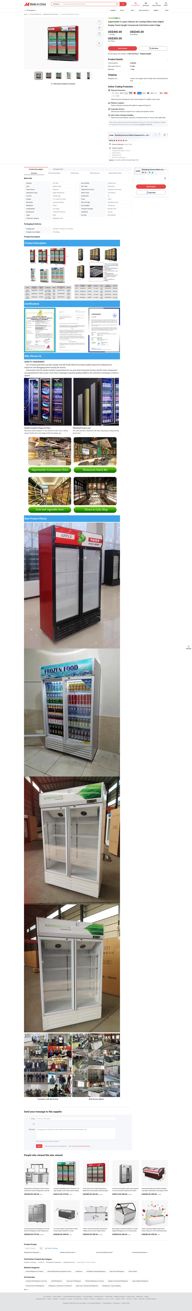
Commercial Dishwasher (139, 1252)
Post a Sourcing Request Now (79, 1146)
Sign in (166, 5)
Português (63, 1299)
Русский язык (78, 1299)
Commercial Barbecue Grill (104, 1252)
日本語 (118, 1299)
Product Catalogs (52, 1248)
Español (55, 1299)
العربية (106, 1299)
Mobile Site (139, 1296)
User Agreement (107, 1303)
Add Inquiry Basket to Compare (64, 83)
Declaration (117, 1303)
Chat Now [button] (154, 48)
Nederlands (100, 1299)
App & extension (144, 10)
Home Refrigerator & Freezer (34, 1271)
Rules (166, 10)
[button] (125, 173)
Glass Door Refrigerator (117, 1271)
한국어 (112, 1299)
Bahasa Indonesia (151, 1299)
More (26, 1289)
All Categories (31, 10)
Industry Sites (108, 1296)
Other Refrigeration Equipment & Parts (59, 1271)
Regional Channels (120, 1296)
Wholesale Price (98, 1296)
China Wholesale (87, 1296)
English (49, 1299)
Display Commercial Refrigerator (118, 1281)
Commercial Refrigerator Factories (36, 1281)
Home (25, 14)
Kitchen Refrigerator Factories (94, 1281)
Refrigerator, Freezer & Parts (51, 14)
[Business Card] (165, 178)
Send (39, 1146)
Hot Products (47, 1296)
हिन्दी (123, 1299)
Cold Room (78, 1271)
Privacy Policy (126, 1303)
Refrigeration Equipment (31, 1252)
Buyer (122, 10)
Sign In (111, 160)
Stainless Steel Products (67, 1252)
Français (70, 1299)
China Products (57, 1296)
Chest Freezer (132, 1271)
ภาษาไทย (128, 1299)
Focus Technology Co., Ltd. (83, 1303)
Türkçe (135, 1299)
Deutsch (92, 1299)
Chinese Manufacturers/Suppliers (72, 1296)
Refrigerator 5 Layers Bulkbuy (111, 1286)
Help (132, 10)
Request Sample (145, 54)
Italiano (86, 1299)
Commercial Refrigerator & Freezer (69, 14)
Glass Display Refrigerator (140, 1281)
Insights (146, 1296)
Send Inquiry (122, 48)
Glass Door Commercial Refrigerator (87, 1286)
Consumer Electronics (35, 14)
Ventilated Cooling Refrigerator (96, 1271)
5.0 (143, 172)
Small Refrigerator (56, 1281)
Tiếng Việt (141, 1299)
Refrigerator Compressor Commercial (60, 1286)
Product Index (130, 1296)
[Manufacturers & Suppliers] (35, 4)
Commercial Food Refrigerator (35, 1286)
